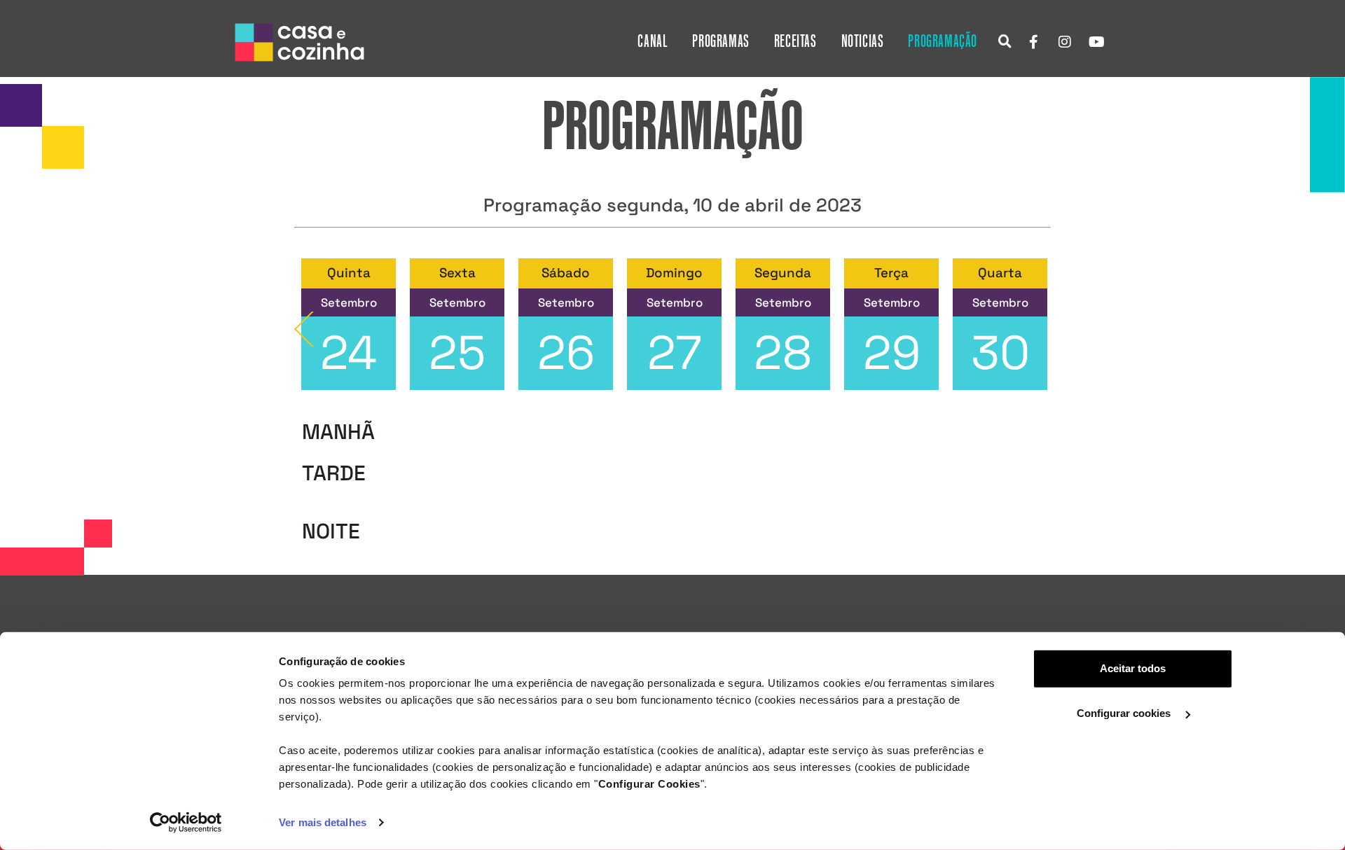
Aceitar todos (1133, 668)
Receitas (795, 41)
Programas (720, 41)
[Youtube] (1096, 42)
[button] (1005, 41)
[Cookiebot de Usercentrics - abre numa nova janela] (186, 822)
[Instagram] (1065, 42)
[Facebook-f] (1033, 42)
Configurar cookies (1125, 713)
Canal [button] (652, 41)
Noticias (862, 41)
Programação (942, 41)
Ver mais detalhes (322, 822)
